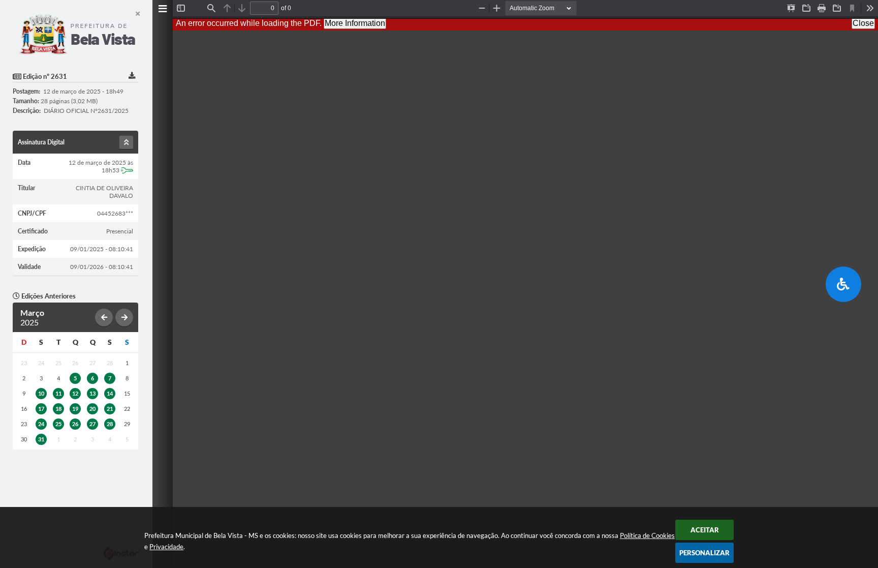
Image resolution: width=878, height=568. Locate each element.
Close (863, 23)
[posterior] (124, 317)
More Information (355, 23)
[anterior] (104, 317)
